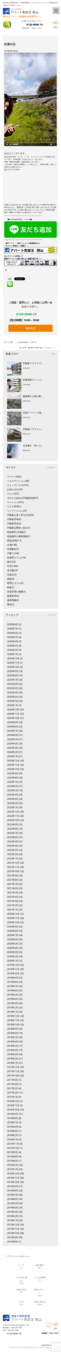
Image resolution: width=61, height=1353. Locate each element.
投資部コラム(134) (16, 557)
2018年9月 (12, 1028)
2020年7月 (12, 935)
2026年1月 (12, 654)
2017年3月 (12, 1088)
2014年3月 (12, 1211)
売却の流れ (21, 1290)
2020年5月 (12, 943)
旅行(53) (11, 561)
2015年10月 (13, 1148)
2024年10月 (13, 718)
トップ (21, 1266)
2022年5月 (12, 841)
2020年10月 (13, 922)
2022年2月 (12, 854)
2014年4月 (12, 1207)
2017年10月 (13, 1075)
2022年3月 (12, 850)
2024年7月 (12, 730)
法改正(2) (12, 574)
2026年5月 (12, 637)
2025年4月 (12, 692)
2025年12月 (13, 658)
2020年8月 (12, 930)
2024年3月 (12, 747)
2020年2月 (12, 956)
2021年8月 (12, 879)
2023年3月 (12, 798)
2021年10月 (13, 871)
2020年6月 (12, 939)
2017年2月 (12, 1092)
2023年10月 (13, 769)
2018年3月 (12, 1054)
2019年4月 (12, 999)
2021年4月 (12, 896)
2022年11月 (13, 815)
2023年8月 (12, 777)
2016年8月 (12, 1118)
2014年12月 (13, 1173)
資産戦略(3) (13, 600)
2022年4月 (12, 845)
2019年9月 (12, 977)
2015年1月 (12, 1169)
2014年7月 (12, 1194)
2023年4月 (12, 794)
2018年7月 (12, 1037)
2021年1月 (12, 909)
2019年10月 (13, 973)
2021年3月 (12, 901)
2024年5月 (12, 739)
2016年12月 (13, 1101)
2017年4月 (12, 1084)
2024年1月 (12, 756)
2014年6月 (12, 1199)
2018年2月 (12, 1058)
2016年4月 (12, 1130)
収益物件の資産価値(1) (18, 536)
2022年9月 (12, 824)
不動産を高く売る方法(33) (20, 515)
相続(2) (10, 578)
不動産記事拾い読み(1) (18, 527)
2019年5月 (12, 994)
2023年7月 (12, 781)
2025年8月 (12, 675)
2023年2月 (12, 803)
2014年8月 (12, 1190)
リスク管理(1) (14, 506)
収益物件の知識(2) (16, 532)
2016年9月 (12, 1113)
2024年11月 (13, 713)
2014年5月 (12, 1203)
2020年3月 (12, 952)
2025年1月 (12, 705)
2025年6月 (12, 684)
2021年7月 (12, 884)
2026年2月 (12, 649)
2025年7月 (12, 679)
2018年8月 (12, 1033)
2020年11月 (13, 918)
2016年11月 (13, 1105)
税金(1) (10, 587)
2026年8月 (12, 624)
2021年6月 (12, 888)
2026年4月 (12, 641)
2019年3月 (12, 1003)
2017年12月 (13, 1067)
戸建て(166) (13, 553)
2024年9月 (12, 722)
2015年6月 (12, 1160)
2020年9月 (12, 926)
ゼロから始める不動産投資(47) (22, 497)
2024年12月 (13, 709)
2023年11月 (13, 764)
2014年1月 (12, 1220)
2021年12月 (13, 862)
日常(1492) (12, 566)
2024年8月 (12, 726)
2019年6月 (12, 990)
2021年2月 (12, 905)
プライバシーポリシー (18, 1256)
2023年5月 (12, 790)
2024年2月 (12, 752)
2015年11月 (13, 1143)
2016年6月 (12, 1126)
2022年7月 (12, 833)
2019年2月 (12, 1007)
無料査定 (30, 328)
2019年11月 (13, 969)
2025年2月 (12, 701)
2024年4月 (12, 743)
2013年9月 (12, 1237)
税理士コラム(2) (15, 583)
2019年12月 (13, 964)
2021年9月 (12, 875)
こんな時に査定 (21, 1279)
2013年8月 (12, 1241)
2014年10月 (13, 1182)
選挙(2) (10, 604)
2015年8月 (12, 1156)
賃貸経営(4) (13, 595)
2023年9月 (12, 773)
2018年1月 (12, 1062)
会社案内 (40, 1266)
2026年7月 (12, 628)
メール (48, 1326)
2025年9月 (12, 671)
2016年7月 (12, 1122)
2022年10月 (13, 820)
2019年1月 (12, 1011)
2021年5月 (12, 892)
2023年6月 (12, 786)
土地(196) (12, 544)
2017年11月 (13, 1071)
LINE (55, 27)
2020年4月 (12, 947)
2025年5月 (12, 688)
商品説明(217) (14, 540)
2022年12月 (13, 811)
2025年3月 (12, 696)
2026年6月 (12, 632)
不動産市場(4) (14, 519)
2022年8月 (12, 828)
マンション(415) (15, 502)
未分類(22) (12, 570)
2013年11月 (13, 1228)
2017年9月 (12, 1079)
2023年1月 (12, 807)
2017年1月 (12, 1096)
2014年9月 (12, 1186)
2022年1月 (12, 858)
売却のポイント (40, 1292)
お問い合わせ (40, 1302)
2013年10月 (13, 1233)
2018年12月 (13, 1016)
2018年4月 (12, 1050)
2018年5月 (12, 1045)
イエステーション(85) (18, 480)
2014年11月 (13, 1177)
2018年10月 (13, 1024)
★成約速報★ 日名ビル (27, 342)
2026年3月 (12, 645)
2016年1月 (12, 1139)
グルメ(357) (13, 493)
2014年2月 (12, 1216)
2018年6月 (12, 1041)
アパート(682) (14, 476)
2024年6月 (12, 735)
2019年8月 (12, 981)
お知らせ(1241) (15, 489)
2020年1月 (12, 960)
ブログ (21, 1302)
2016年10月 (13, 1109)
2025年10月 (13, 666)
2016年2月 (12, 1135)
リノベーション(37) (17, 510)
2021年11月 (13, 867)
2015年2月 (12, 1165)
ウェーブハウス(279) (17, 485)
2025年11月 (13, 662)
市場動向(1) (13, 549)
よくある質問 (40, 1278)
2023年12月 (13, 760)
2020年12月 (13, 913)
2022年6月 (12, 837)
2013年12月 (13, 1224)
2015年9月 (12, 1152)
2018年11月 (13, 1020)
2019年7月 (12, 986)
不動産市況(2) (14, 523)
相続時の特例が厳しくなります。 (40, 347)
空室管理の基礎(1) (16, 591)
